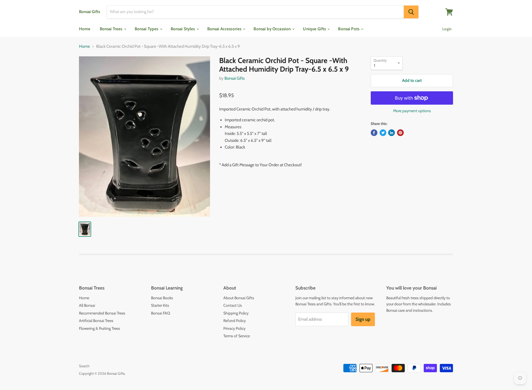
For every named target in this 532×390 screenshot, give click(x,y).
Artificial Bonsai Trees (96, 320)
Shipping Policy (236, 313)
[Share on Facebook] (374, 132)
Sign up (362, 319)
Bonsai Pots (349, 28)
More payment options (412, 111)
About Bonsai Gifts (238, 297)
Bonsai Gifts (234, 78)
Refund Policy (234, 320)
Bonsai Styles (183, 28)
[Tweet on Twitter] (383, 132)
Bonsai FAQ (160, 313)
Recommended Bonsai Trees (102, 313)
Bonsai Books (162, 297)
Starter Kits (160, 305)
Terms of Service (236, 335)
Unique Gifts (315, 28)
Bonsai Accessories (224, 28)
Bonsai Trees (111, 28)
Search (84, 366)
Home (85, 28)
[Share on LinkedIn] (391, 132)
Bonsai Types (147, 28)
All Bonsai (87, 305)
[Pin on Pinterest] (400, 132)
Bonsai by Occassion (272, 28)
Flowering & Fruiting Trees (99, 328)
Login (447, 28)
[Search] (411, 12)
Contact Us (232, 305)
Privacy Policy (234, 328)
